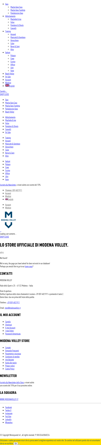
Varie (12, 70)
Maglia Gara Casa (16, 6)
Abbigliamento (10, 16)
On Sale (8, 76)
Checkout (8, 324)
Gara (6, 3)
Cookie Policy (9, 368)
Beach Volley (9, 73)
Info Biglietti (9, 359)
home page (28, 266)
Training (8, 31)
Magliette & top (16, 19)
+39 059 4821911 (13, 302)
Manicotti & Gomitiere (18, 37)
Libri (12, 67)
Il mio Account (10, 327)
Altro (12, 49)
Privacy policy (10, 365)
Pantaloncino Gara (17, 12)
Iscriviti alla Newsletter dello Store (12, 382)
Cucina (13, 61)
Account (8, 79)
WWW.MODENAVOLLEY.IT (9, 399)
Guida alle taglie (11, 362)
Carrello (3, 91)
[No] (19, 444)
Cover (12, 58)
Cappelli (13, 28)
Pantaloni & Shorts (17, 25)
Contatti (8, 347)
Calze (12, 43)
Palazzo (13, 55)
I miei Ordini (9, 330)
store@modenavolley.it (13, 307)
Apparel (13, 34)
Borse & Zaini (15, 46)
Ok (16, 444)
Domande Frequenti (12, 350)
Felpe (12, 22)
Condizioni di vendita (12, 356)
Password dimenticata (13, 333)
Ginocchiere (15, 40)
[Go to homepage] (8, 227)
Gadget (7, 52)
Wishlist (8, 82)
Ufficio (13, 64)
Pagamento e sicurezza (13, 353)
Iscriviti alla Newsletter (8, 184)
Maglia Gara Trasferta (18, 9)
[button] (4, 94)
